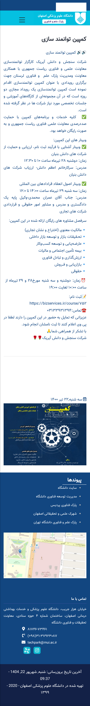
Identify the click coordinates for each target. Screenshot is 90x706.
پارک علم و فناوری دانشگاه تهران (55, 522)
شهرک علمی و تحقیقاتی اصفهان (55, 514)
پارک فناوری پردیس (64, 505)
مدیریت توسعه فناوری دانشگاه (56, 496)
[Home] (60, 18)
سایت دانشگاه (67, 488)
